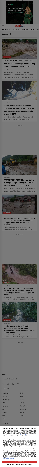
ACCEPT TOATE (19, 462)
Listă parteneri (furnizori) (8, 458)
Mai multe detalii (23, 434)
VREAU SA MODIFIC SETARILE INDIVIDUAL (19, 464)
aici (13, 442)
